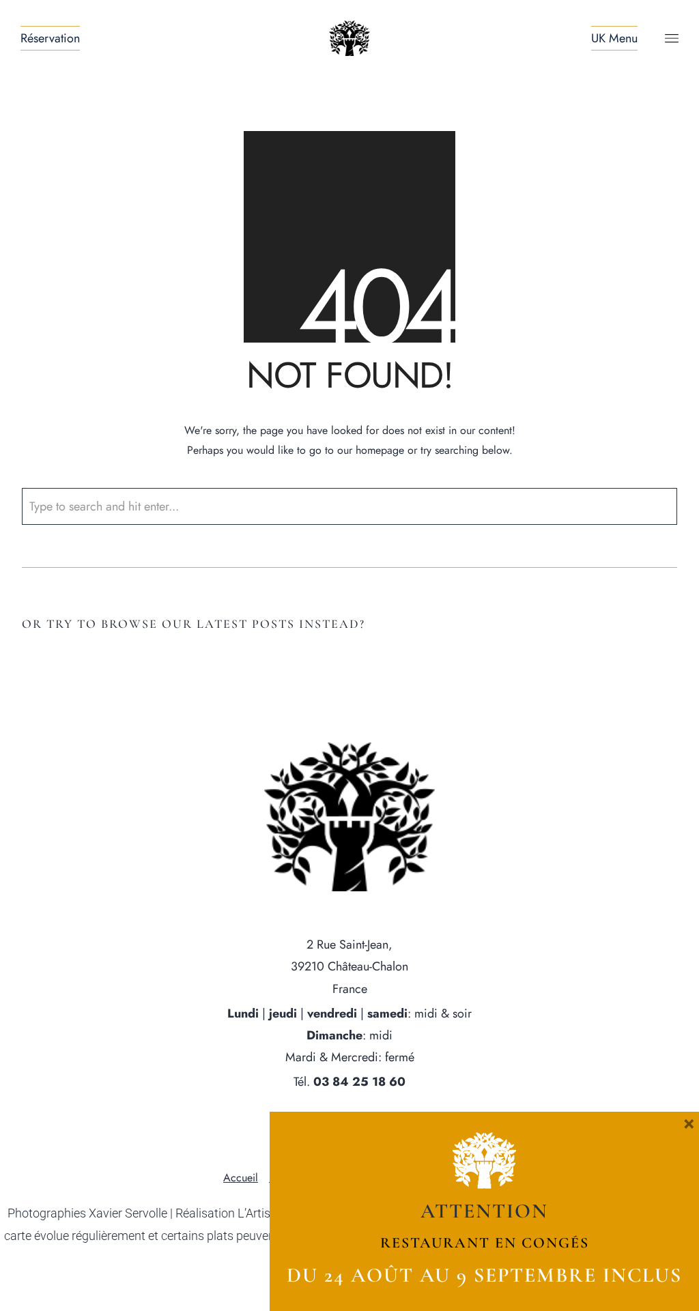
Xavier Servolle (128, 1213)
